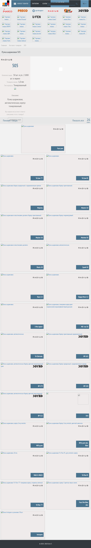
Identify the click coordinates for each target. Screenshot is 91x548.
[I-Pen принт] (23, 317)
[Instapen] (23, 525)
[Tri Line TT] (23, 168)
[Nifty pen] (23, 436)
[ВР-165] (68, 347)
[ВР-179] (23, 376)
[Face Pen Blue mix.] (68, 495)
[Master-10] (68, 198)
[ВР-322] (23, 406)
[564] (68, 406)
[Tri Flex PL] (68, 465)
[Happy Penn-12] (68, 287)
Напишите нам (15, 120)
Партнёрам (35, 4)
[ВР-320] (68, 376)
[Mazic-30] (23, 258)
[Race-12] (23, 287)
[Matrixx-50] (68, 228)
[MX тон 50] (68, 317)
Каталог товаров (22, 4)
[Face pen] (43, 139)
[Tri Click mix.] (23, 347)
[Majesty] (23, 198)
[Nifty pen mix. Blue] (68, 436)
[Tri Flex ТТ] (23, 495)
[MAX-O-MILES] (23, 465)
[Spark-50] (68, 258)
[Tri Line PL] (68, 168)
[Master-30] (23, 228)
